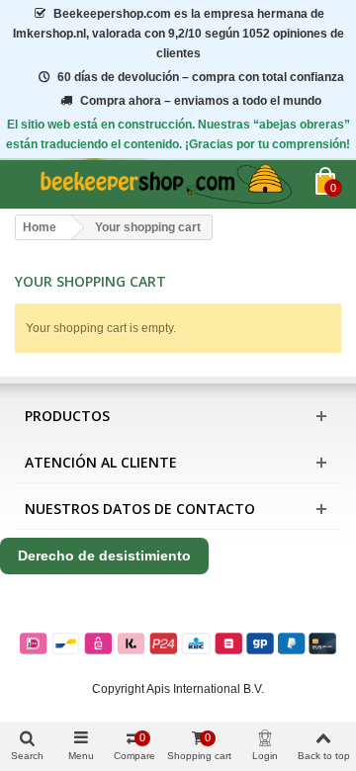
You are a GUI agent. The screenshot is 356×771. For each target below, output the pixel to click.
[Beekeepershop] (165, 184)
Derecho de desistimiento (104, 555)
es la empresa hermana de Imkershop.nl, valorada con (178, 33)
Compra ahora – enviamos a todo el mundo (200, 101)
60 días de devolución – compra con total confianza (200, 77)
